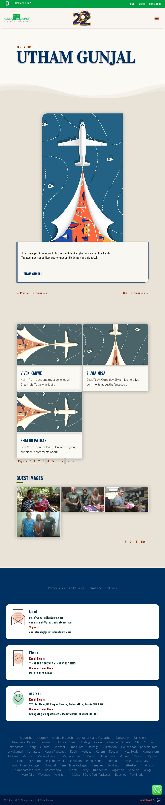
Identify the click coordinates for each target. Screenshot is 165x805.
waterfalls (28, 775)
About (142, 4)
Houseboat (128, 747)
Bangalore (139, 738)
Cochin (148, 743)
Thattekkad (130, 766)
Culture (44, 747)
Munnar (124, 756)
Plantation (75, 761)
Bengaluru (46, 743)
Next (143, 541)
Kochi (73, 752)
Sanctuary (141, 761)
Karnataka (33, 752)
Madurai (28, 756)
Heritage (93, 747)
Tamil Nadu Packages (74, 766)
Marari (91, 756)
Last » (70, 461)
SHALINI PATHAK (34, 441)
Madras (13, 756)
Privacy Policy (56, 588)
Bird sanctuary (66, 743)
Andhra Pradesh (62, 738)
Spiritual (50, 766)
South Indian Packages (26, 766)
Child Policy (76, 588)
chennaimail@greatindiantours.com (50, 622)
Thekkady (147, 766)
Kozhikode (131, 752)
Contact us (155, 4)
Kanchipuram (148, 747)
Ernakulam (76, 747)
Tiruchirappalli (54, 770)
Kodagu (87, 752)
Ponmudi (112, 761)
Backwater (122, 738)
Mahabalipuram (48, 756)
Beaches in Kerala (23, 743)
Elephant (59, 747)
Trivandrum (100, 770)
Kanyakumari (14, 752)
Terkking (113, 766)
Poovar (126, 761)
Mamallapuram (72, 756)
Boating (85, 743)
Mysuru (152, 756)
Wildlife (59, 775)
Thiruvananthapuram (26, 770)
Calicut (98, 743)
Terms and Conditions (102, 588)
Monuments (107, 756)
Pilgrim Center (55, 761)
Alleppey (42, 738)
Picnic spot (35, 761)
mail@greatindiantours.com (46, 617)
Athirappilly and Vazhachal (94, 738)
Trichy (84, 770)
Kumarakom (151, 752)
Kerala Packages (55, 752)
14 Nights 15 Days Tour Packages (89, 775)
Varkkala (133, 770)
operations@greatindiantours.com (50, 632)
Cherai (126, 743)
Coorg (32, 747)
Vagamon (118, 770)
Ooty (20, 761)
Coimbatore (15, 747)
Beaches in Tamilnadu (129, 775)
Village (148, 770)
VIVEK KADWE (31, 373)
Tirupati (72, 770)
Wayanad (44, 775)
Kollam (100, 752)
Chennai (112, 743)
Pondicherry (93, 761)
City (137, 743)
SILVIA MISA (96, 373)
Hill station (110, 747)
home (131, 4)
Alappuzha (25, 738)
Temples (97, 766)
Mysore (138, 756)
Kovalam (114, 752)
